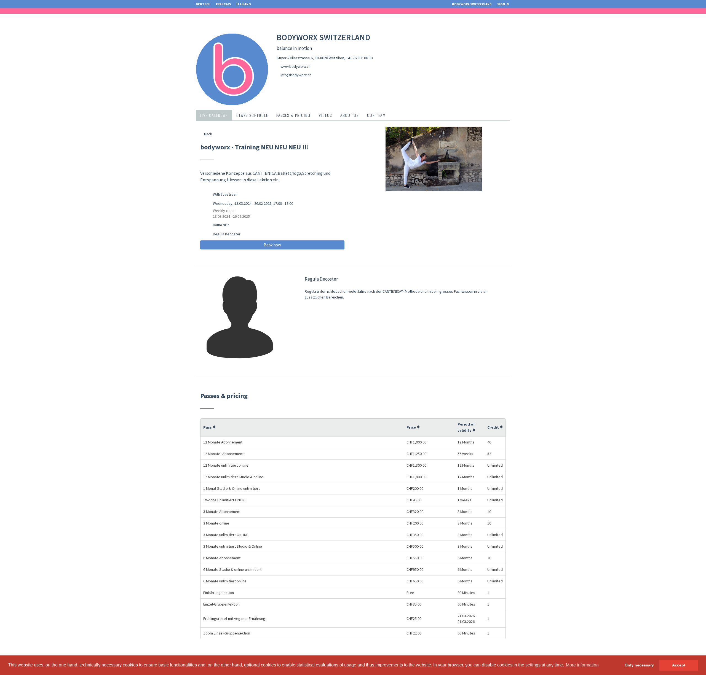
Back (207, 133)
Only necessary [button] (639, 665)
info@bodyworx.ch (295, 74)
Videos (325, 115)
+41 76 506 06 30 (359, 57)
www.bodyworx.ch (295, 66)
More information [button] (582, 665)
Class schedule (252, 115)
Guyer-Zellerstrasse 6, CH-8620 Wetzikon (310, 57)
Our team (376, 115)
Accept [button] (678, 665)
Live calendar (214, 115)
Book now (272, 245)
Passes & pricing (293, 115)
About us (349, 115)
